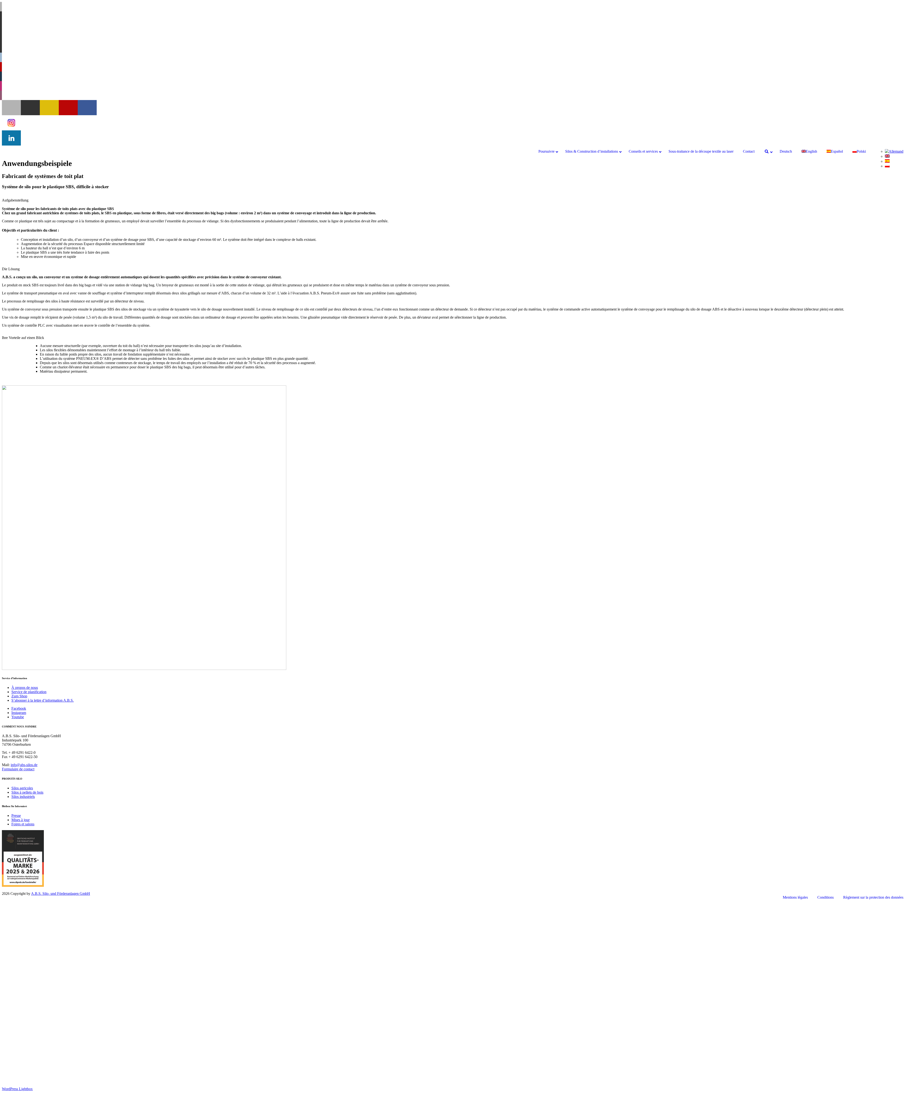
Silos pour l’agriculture (38, 1000)
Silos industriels (23, 797)
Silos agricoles (22, 788)
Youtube (17, 717)
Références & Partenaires (49, 966)
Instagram (18, 713)
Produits (36, 953)
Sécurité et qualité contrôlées (42, 1038)
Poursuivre (19, 906)
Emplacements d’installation (51, 957)
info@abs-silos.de (24, 765)
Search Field (30, 1059)
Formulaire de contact (18, 769)
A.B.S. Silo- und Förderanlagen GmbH (60, 894)
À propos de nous (24, 688)
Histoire (27, 927)
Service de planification (28, 692)
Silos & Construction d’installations (37, 936)
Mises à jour (20, 820)
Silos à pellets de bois (27, 792)
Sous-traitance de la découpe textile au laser (43, 1047)
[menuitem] (894, 151)
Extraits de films (42, 961)
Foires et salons (22, 824)
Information (39, 949)
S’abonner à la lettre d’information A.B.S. (42, 700)
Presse (16, 816)
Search (16, 1055)
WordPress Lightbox (17, 1089)
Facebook (18, 708)
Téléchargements (33, 1042)
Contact (17, 1051)
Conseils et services (26, 1030)
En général (38, 944)
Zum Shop (19, 696)
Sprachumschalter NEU (29, 1064)
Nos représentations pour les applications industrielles (60, 931)
